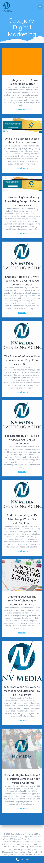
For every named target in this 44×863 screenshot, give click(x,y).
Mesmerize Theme (32, 854)
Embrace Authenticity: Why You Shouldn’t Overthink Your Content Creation (22, 280)
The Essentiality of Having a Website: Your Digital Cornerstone (22, 439)
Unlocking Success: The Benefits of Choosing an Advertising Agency (22, 600)
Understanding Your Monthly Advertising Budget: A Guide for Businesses (22, 201)
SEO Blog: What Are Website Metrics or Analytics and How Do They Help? (22, 690)
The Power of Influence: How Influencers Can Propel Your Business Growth (22, 360)
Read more (22, 109)
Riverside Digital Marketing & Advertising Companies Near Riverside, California (22, 778)
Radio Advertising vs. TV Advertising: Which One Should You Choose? (22, 519)
